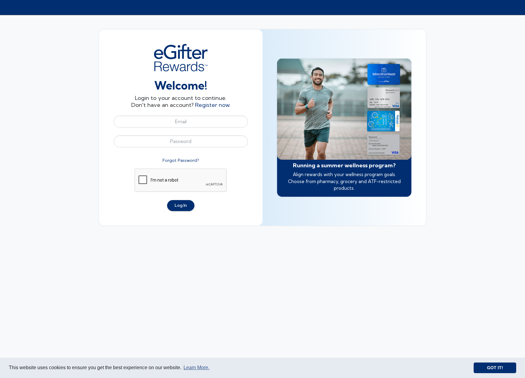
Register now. (213, 104)
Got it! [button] (495, 367)
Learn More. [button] (196, 367)
